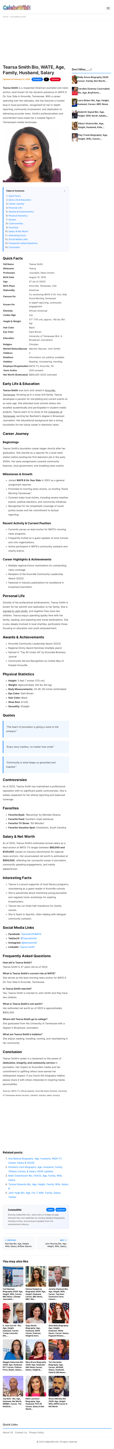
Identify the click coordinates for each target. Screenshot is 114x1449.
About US (8, 1432)
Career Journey (16, 203)
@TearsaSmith (29, 938)
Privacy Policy (36, 1432)
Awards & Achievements (21, 211)
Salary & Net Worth (18, 231)
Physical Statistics (18, 215)
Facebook (37, 79)
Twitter (50, 1210)
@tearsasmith (29, 942)
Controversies (16, 223)
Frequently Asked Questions (23, 243)
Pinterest (55, 79)
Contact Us (21, 1432)
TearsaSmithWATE (31, 934)
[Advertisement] (57, 42)
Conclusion (14, 247)
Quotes (12, 219)
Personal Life (15, 207)
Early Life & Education (20, 200)
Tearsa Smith (27, 947)
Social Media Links (18, 239)
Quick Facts (15, 196)
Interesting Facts (17, 235)
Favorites (13, 227)
